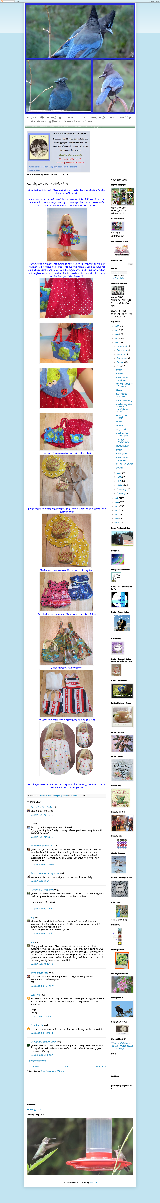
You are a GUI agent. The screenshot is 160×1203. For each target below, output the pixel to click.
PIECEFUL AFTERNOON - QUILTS (43, 127)
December (122, 346)
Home (28, 127)
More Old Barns (124, 464)
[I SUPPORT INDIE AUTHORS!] (122, 255)
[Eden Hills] (122, 917)
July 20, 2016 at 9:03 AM (42, 836)
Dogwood (121, 429)
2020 (117, 326)
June (119, 473)
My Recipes (100, 127)
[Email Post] (84, 795)
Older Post (100, 1066)
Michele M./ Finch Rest (42, 889)
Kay (33, 917)
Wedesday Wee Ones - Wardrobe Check (124, 408)
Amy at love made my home (45, 873)
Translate (119, 278)
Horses (119, 425)
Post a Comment (37, 1060)
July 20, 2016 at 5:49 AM (42, 814)
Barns (119, 369)
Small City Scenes (39, 972)
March (120, 485)
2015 (116, 498)
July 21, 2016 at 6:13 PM (42, 1016)
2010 (116, 518)
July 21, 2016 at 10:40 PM (42, 1033)
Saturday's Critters (121, 395)
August (120, 362)
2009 (117, 522)
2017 (116, 338)
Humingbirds (122, 446)
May (119, 477)
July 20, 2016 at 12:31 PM (42, 881)
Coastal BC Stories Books (43, 1041)
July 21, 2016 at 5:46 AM (42, 986)
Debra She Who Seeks (41, 807)
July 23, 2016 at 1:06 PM (42, 1055)
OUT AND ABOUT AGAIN (65, 127)
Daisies (119, 467)
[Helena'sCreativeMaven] (122, 848)
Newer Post (33, 1066)
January (121, 493)
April (119, 481)
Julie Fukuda (37, 1025)
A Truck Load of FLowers (124, 385)
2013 (116, 506)
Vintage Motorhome (122, 440)
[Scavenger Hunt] (122, 1034)
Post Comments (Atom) (52, 1071)
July (119, 366)
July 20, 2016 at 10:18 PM (42, 933)
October (121, 354)
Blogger (93, 1182)
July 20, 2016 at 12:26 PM (42, 864)
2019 (116, 330)
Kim (32, 942)
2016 (116, 342)
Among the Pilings (121, 416)
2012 (116, 510)
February (122, 489)
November (122, 350)
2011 (116, 514)
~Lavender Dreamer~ (41, 845)
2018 (116, 334)
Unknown (35, 995)
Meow (119, 373)
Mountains (121, 453)
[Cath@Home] (122, 968)
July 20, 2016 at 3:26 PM (42, 908)
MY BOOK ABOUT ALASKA (84, 127)
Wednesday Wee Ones (122, 378)
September (122, 358)
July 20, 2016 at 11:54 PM (42, 964)
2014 (116, 502)
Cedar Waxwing (124, 400)
